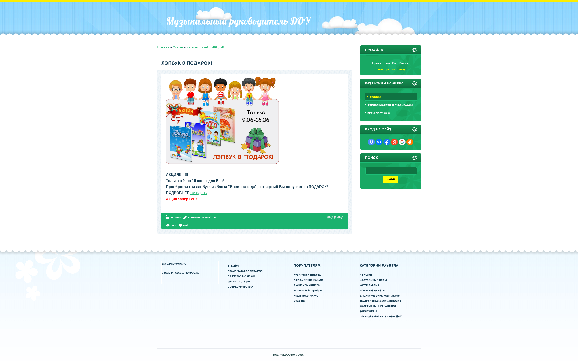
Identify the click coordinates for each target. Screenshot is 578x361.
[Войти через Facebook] (386, 142)
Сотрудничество (240, 287)
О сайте (233, 266)
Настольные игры (373, 280)
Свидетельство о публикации (390, 105)
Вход (401, 69)
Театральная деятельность (380, 301)
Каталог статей (197, 47)
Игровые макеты (372, 290)
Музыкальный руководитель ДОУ (238, 21)
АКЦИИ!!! (219, 47)
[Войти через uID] (371, 142)
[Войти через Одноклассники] (409, 142)
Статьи (178, 47)
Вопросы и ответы (308, 290)
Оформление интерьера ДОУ (381, 316)
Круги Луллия (369, 285)
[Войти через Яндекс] (394, 142)
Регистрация (385, 69)
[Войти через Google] (402, 142)
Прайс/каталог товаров (245, 271)
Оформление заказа (309, 280)
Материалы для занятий (378, 306)
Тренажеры (368, 311)
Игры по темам (378, 113)
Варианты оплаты (307, 285)
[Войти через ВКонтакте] (379, 142)
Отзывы (299, 301)
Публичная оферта (307, 275)
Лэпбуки (366, 275)
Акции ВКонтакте (306, 296)
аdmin (192, 217)
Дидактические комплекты (380, 296)
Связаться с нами (241, 276)
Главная (163, 47)
